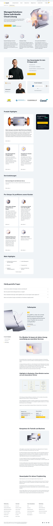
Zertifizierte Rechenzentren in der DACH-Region (12, 262)
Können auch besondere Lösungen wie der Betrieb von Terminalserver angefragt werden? (19, 297)
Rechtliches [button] (41, 503)
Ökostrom (8, 265)
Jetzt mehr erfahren (8, 25)
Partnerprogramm (39, 0)
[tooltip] (47, 3)
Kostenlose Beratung (31, 74)
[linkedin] (42, 522)
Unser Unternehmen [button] (31, 503)
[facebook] (46, 522)
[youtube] (48, 522)
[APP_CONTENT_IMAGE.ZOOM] (47, 391)
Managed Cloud (6, 5)
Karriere (46, 0)
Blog (48, 0)
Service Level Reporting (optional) (25, 269)
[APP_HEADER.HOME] (6, 3)
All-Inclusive (7, 342)
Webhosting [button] (6, 503)
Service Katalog (7, 339)
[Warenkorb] (48, 3)
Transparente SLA (24, 265)
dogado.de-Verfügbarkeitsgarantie (10, 269)
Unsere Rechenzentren (37, 90)
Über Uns (43, 0)
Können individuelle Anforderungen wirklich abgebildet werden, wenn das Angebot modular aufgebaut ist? (21, 294)
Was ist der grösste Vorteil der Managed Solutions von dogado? (14, 291)
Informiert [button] (17, 503)
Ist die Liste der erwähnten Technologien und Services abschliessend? (15, 288)
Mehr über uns (7, 91)
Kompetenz (7, 340)
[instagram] (44, 522)
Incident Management (24, 261)
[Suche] (45, 3)
